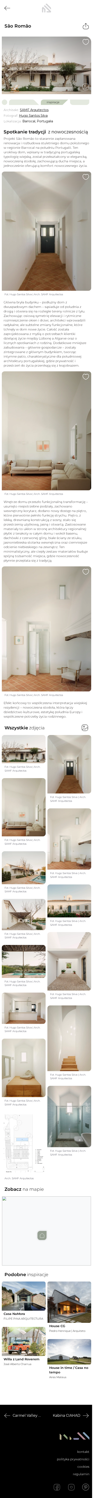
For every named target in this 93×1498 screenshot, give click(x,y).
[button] (46, 1226)
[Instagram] (71, 1487)
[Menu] (85, 8)
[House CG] (69, 1302)
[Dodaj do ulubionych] (85, 42)
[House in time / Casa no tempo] (69, 1351)
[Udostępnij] (85, 26)
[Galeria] (85, 87)
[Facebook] (56, 1487)
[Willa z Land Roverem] (24, 1341)
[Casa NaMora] (24, 1296)
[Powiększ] (46, 65)
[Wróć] (7, 8)
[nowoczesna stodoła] (46, 8)
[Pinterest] (85, 1487)
